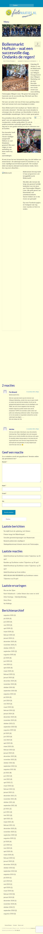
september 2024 (9, 690)
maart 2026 (7, 631)
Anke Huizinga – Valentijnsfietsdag (15, 597)
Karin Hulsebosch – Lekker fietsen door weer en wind (21, 593)
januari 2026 (8, 638)
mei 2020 (7, 848)
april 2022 (7, 782)
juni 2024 (7, 700)
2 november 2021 (31, 428)
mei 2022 (7, 779)
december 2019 (9, 864)
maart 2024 (7, 707)
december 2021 (9, 795)
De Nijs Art (17, 930)
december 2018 (9, 900)
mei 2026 (7, 625)
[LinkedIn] (9, 2)
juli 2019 (6, 877)
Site (3, 501)
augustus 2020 (8, 838)
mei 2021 (7, 815)
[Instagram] (6, 2)
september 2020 (9, 835)
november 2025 (9, 645)
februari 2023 (8, 750)
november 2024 (9, 684)
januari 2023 (8, 753)
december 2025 (9, 641)
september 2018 (9, 910)
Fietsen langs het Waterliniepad (14, 534)
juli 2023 (6, 733)
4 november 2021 (31, 391)
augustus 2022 (8, 769)
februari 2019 (8, 894)
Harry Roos (7, 600)
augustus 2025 (8, 654)
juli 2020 (6, 841)
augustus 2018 (8, 914)
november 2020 (9, 832)
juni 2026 (7, 622)
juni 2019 (7, 881)
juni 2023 (7, 736)
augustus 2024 (8, 694)
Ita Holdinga (8, 603)
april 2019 (7, 887)
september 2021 (9, 805)
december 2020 (9, 828)
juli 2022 (6, 772)
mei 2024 (7, 704)
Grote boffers (21, 572)
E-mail (4, 493)
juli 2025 (6, 658)
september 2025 (9, 651)
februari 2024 (8, 710)
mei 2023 (7, 740)
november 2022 (9, 759)
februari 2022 (8, 789)
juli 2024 (6, 697)
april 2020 (7, 851)
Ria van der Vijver (9, 590)
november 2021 (9, 799)
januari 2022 (8, 792)
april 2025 (7, 668)
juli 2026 (6, 618)
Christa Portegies (10, 61)
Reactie (4, 462)
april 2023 (7, 743)
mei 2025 (7, 664)
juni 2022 (7, 776)
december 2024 (9, 681)
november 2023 (9, 720)
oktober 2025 (8, 648)
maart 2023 (7, 746)
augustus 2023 (8, 730)
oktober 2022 (8, 763)
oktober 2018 (8, 907)
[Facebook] (3, 2)
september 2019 (9, 871)
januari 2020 (8, 861)
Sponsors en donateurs (30, 61)
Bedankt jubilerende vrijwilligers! (14, 541)
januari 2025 (8, 677)
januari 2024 (8, 713)
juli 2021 (6, 809)
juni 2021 (7, 812)
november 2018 (9, 904)
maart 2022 (7, 786)
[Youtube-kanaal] (12, 2)
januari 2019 (8, 897)
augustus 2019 (8, 874)
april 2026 (7, 628)
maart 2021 (7, 822)
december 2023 (9, 717)
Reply (37, 391)
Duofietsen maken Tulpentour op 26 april (25, 562)
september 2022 (9, 766)
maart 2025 (7, 671)
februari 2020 (8, 858)
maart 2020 (7, 854)
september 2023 (9, 727)
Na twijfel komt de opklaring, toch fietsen (17, 531)
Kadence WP (34, 928)
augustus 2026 (8, 615)
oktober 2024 (8, 687)
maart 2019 (7, 891)
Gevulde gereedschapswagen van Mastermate (19, 537)
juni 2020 (7, 845)
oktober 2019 (8, 868)
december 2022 (9, 756)
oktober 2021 (8, 802)
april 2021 (7, 818)
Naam (4, 485)
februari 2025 (8, 674)
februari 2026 (8, 635)
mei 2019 (7, 884)
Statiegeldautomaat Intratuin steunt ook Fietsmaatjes (21, 544)
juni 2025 (7, 661)
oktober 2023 (8, 723)
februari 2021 (8, 825)
